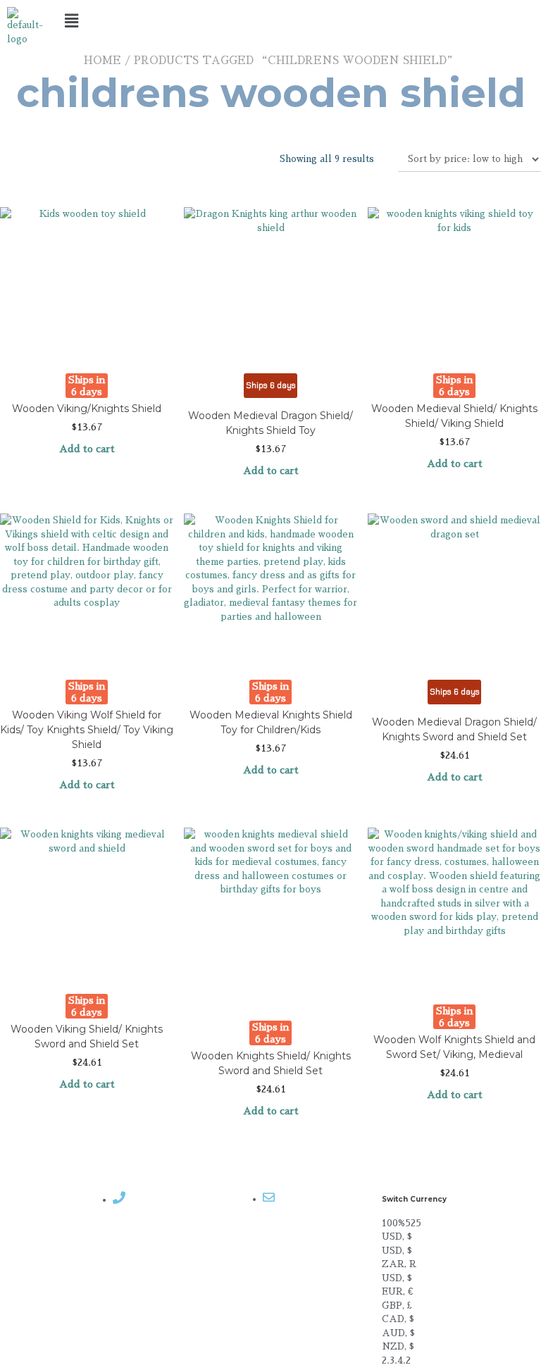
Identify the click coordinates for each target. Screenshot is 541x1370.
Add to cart (87, 449)
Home (102, 60)
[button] (271, 20)
